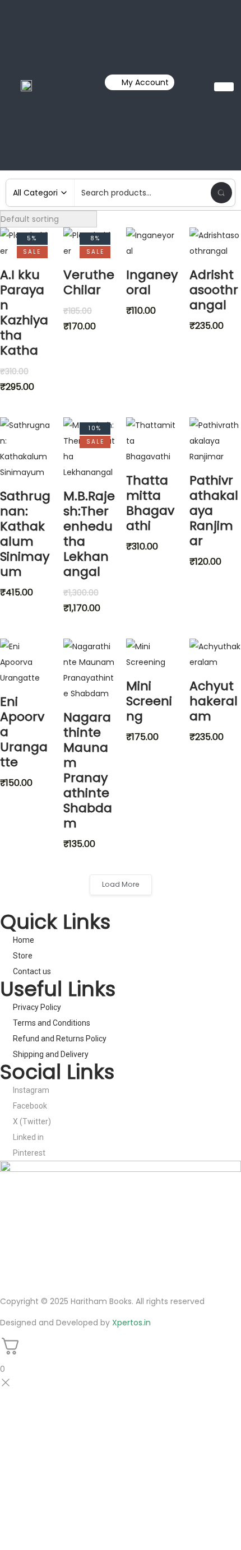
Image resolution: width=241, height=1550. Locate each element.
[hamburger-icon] (224, 86)
